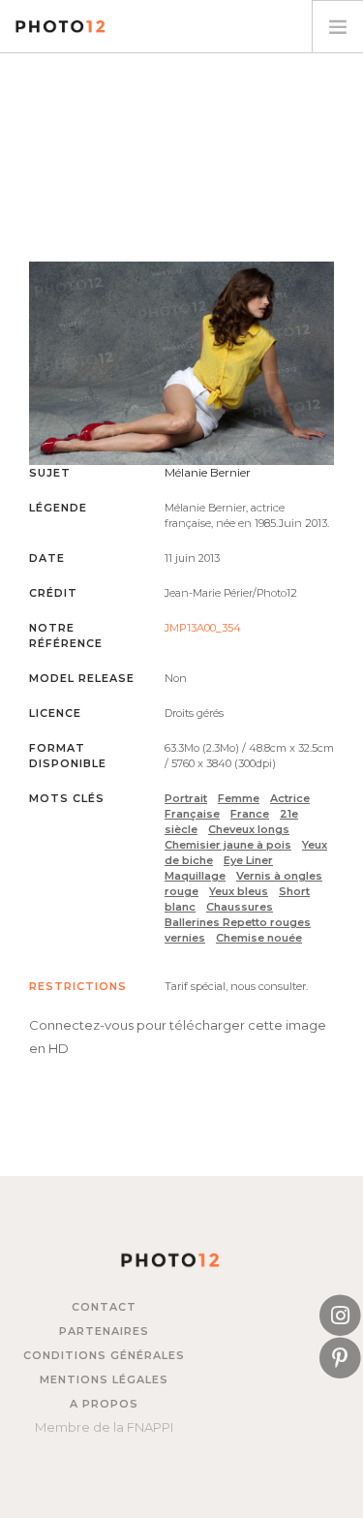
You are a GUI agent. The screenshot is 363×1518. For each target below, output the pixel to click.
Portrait (186, 798)
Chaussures (239, 907)
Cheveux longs (248, 829)
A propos (104, 1403)
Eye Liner (248, 860)
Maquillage (195, 876)
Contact (104, 1307)
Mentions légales (104, 1379)
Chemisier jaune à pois (228, 845)
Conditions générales (104, 1355)
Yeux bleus (238, 891)
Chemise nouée (259, 938)
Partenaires (104, 1331)
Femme (238, 798)
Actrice (290, 798)
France (249, 814)
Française (192, 814)
